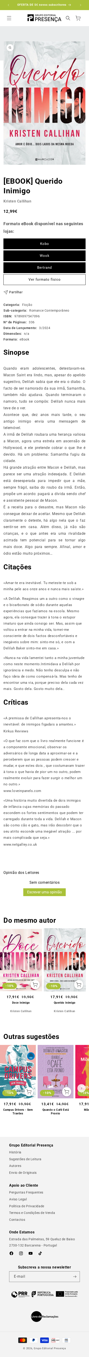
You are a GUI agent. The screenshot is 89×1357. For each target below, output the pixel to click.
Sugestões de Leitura (25, 1159)
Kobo (44, 244)
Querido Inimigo (65, 1002)
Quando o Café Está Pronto (55, 1111)
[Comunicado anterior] (8, 5)
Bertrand (44, 268)
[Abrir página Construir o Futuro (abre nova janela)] (44, 1294)
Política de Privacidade (26, 1206)
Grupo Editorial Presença (50, 1348)
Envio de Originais (23, 1172)
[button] (9, 18)
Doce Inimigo (21, 1002)
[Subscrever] (75, 1276)
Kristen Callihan (17, 201)
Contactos (17, 1219)
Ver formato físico (45, 279)
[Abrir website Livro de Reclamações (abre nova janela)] (44, 1317)
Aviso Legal (18, 1199)
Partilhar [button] (16, 292)
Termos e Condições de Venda (32, 1213)
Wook (45, 256)
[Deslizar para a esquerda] (7, 970)
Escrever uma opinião (44, 892)
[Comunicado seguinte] (81, 5)
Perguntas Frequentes (26, 1192)
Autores (15, 1166)
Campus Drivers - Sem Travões (18, 1111)
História (15, 1152)
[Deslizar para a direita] (81, 970)
